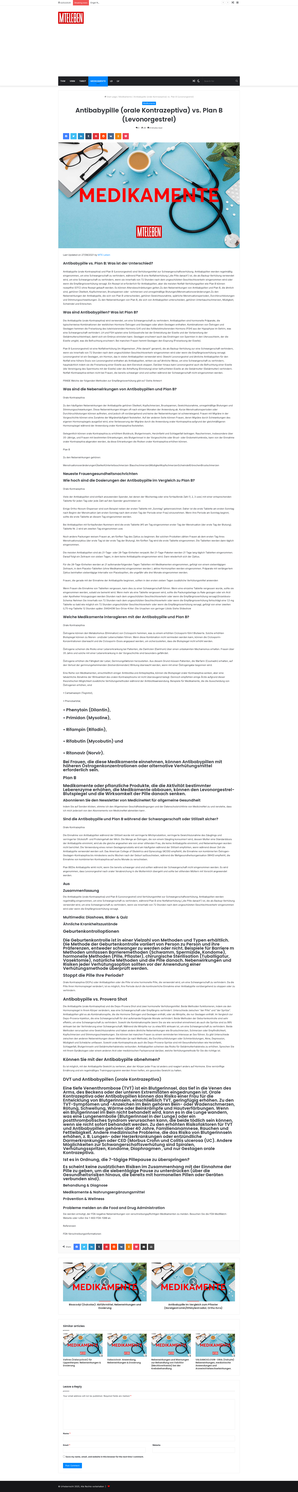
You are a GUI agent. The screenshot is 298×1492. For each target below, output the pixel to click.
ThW (62, 81)
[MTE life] (71, 18)
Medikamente (98, 81)
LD (111, 81)
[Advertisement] (149, 53)
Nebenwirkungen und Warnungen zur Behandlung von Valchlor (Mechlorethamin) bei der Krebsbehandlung (170, 1364)
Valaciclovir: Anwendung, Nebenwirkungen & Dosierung (124, 1361)
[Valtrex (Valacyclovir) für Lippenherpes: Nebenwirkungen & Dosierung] (83, 1345)
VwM (72, 81)
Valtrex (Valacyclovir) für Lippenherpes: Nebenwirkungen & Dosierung (82, 1362)
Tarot (82, 81)
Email (66, 1445)
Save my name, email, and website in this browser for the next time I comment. (105, 1456)
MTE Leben (104, 254)
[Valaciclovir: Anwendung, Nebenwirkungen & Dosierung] (127, 1345)
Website (156, 1445)
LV (118, 81)
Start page (111, 96)
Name (66, 1433)
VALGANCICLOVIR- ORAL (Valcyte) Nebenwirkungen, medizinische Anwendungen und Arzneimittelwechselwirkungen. (215, 1364)
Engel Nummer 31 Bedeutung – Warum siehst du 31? (115, 2)
